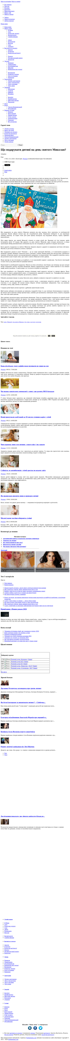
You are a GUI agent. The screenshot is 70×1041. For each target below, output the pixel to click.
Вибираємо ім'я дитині (15, 69)
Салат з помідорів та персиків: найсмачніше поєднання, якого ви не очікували (28, 605)
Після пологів (8, 1034)
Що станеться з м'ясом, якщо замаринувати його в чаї (21, 589)
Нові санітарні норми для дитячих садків (17, 633)
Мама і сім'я (8, 28)
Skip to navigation (6, 1)
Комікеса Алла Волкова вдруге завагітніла (18, 732)
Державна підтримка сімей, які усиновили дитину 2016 (21, 631)
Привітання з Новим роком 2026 (14, 609)
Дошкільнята (12, 64)
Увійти (6, 17)
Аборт (10, 40)
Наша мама (4, 24)
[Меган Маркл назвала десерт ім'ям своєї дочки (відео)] (52, 559)
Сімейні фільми (13, 36)
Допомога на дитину (10, 132)
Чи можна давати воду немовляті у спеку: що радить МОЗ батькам (27, 391)
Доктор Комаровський (15, 107)
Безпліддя (11, 59)
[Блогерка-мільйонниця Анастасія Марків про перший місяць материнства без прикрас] (5, 714)
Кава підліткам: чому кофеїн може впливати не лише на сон (25, 366)
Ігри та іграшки (13, 76)
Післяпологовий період (15, 58)
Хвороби (7, 87)
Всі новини (7, 4)
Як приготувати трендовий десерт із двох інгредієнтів (21, 602)
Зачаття (10, 50)
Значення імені (12, 118)
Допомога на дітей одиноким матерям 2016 (17, 636)
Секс (9, 45)
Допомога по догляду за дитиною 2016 (16, 637)
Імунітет (10, 97)
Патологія (11, 102)
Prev (5, 753)
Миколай (9, 322)
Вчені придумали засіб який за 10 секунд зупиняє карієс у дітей (26, 417)
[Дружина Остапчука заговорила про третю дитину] (5, 685)
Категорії (4, 550)
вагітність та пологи (16, 1033)
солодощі (32, 322)
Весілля (10, 43)
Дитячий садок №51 (17, 661)
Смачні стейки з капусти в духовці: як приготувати (20, 593)
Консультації (12, 113)
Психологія (11, 41)
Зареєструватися (9, 19)
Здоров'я (10, 46)
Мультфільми (12, 108)
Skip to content (16, 1)
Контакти (7, 9)
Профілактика (12, 99)
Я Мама (10, 30)
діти (25, 322)
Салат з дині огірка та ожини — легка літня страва (20, 601)
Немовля (10, 63)
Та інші (6, 1003)
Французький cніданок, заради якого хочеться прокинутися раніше (25, 588)
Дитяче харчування (14, 81)
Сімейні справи (8, 919)
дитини (32, 1033)
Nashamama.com (31, 1038)
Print (5, 172)
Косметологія (12, 35)
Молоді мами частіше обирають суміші (16, 518)
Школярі (10, 68)
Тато (9, 32)
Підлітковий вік (13, 66)
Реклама (6, 8)
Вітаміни (11, 94)
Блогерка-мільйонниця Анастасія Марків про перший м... (24, 717)
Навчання (11, 77)
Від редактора (12, 121)
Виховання (11, 72)
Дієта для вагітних (14, 82)
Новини (10, 112)
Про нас (6, 6)
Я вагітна (11, 51)
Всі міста (4, 672)
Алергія (10, 90)
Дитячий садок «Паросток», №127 (21, 666)
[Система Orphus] (35, 337)
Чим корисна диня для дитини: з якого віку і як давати (23, 444)
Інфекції (10, 92)
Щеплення (11, 89)
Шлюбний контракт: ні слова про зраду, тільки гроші (20, 641)
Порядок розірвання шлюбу (13, 634)
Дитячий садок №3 (17, 664)
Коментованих (8, 585)
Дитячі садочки (9, 128)
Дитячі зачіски (8, 142)
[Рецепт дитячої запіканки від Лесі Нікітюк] (5, 743)
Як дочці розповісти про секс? (13, 542)
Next (5, 755)
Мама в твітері (8, 14)
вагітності (47, 1033)
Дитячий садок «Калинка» (19, 659)
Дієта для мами (12, 84)
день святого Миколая (18, 322)
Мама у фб (7, 13)
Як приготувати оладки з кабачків (15, 594)
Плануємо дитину (13, 33)
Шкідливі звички (13, 100)
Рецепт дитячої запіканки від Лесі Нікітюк (17, 747)
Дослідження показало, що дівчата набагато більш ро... (23, 816)
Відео (6, 105)
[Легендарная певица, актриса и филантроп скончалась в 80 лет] (18, 559)
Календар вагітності (14, 53)
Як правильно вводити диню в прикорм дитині (19, 496)
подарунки (38, 322)
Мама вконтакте (9, 11)
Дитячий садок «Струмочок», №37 (22, 668)
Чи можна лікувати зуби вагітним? (14, 546)
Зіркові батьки (12, 115)
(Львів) (30, 659)
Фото (6, 103)
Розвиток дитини (13, 74)
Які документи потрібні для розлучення (16, 639)
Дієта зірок (11, 86)
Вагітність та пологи (10, 48)
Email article (8, 170)
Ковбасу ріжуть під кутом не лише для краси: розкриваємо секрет (24, 591)
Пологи (10, 56)
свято (5, 322)
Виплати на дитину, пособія (12, 544)
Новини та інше (9, 110)
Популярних (8, 583)
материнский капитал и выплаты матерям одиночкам (21, 538)
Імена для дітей (9, 130)
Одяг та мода (12, 117)
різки (28, 322)
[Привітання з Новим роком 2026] (5, 616)
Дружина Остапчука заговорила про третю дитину (21, 688)
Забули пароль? (9, 21)
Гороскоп (11, 120)
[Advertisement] (14, 786)
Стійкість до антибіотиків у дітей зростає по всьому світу (23, 470)
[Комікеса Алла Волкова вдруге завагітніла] (5, 728)
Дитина (6, 61)
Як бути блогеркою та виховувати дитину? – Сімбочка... (23, 702)
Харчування (8, 79)
